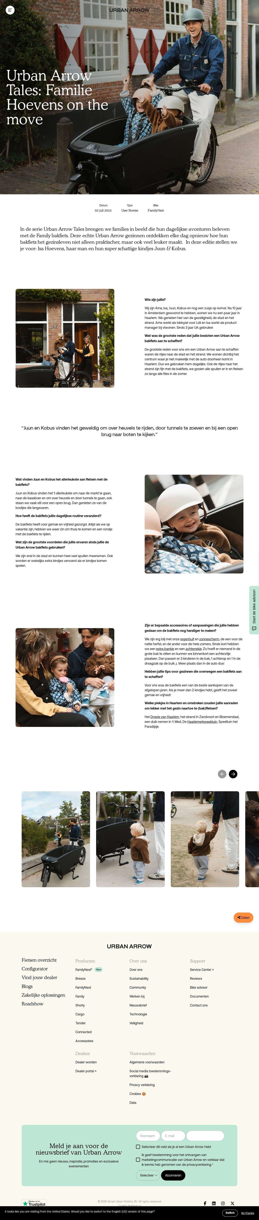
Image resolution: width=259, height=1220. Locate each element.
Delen (244, 917)
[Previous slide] (222, 774)
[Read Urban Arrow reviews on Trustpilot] (34, 1203)
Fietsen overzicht (39, 960)
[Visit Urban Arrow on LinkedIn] (214, 1204)
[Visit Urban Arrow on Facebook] (205, 1204)
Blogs (27, 986)
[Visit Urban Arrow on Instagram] (223, 1204)
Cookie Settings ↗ (129, 1205)
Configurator (35, 968)
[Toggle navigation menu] (10, 10)
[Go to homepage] (130, 10)
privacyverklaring (199, 1164)
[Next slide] (233, 774)
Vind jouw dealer (39, 977)
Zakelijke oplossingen (43, 995)
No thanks (247, 1213)
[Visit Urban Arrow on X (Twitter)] (232, 1204)
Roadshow (32, 1003)
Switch (230, 1213)
